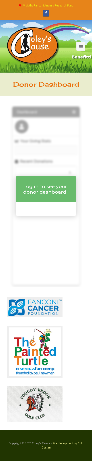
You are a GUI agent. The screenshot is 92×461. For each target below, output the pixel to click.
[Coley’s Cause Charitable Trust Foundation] (33, 46)
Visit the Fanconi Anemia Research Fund (48, 5)
